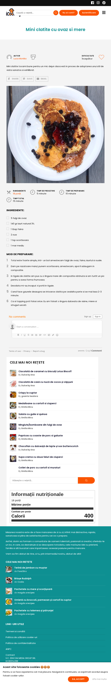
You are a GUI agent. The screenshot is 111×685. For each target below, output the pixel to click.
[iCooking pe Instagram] (97, 3)
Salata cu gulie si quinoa (32, 414)
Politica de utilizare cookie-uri (21, 637)
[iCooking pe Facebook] (92, 3)
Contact (10, 654)
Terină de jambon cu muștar (30, 567)
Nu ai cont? (69, 12)
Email (44, 78)
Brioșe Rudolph (22, 578)
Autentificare (89, 12)
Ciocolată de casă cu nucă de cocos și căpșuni (45, 382)
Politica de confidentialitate (21, 643)
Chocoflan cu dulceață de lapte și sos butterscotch (48, 446)
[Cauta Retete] (55, 12)
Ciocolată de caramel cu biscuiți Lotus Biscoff (45, 371)
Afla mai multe (99, 679)
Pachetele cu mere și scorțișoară (33, 589)
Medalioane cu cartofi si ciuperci (37, 403)
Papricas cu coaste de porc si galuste (40, 435)
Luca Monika (20, 58)
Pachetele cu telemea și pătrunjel (33, 610)
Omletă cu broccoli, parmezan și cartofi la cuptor (42, 599)
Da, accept (78, 679)
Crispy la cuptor (27, 392)
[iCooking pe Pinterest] (103, 3)
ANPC (9, 649)
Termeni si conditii (15, 631)
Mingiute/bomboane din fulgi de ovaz (40, 424)
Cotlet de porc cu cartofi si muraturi (39, 467)
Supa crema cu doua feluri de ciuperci (40, 456)
